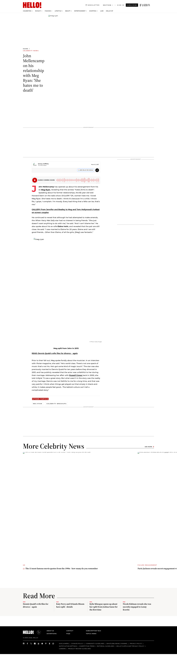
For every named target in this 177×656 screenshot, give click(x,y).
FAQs (68, 633)
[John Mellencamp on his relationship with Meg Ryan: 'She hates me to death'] (145, 5)
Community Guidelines (95, 643)
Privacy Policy (136, 643)
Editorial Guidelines (105, 646)
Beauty (67, 11)
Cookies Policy (77, 643)
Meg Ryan (45, 190)
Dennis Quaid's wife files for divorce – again (35, 605)
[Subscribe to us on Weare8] (49, 643)
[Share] (97, 170)
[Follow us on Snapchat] (42, 643)
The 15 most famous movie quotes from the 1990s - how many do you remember (61, 568)
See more (148, 446)
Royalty (38, 11)
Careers (62, 648)
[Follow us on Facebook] (27, 643)
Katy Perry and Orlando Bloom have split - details (70, 605)
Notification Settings (68, 646)
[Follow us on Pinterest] (46, 643)
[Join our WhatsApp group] (53, 643)
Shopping (92, 11)
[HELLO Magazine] (32, 5)
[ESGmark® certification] (37, 632)
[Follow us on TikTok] (35, 643)
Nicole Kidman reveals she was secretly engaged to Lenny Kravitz (137, 607)
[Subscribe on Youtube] (38, 643)
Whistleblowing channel (117, 643)
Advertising (52, 633)
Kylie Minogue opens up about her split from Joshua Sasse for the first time (104, 607)
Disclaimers (64, 643)
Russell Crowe (76, 375)
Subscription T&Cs (93, 631)
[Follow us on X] (31, 643)
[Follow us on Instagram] (24, 643)
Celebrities (27, 11)
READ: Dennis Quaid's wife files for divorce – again (55, 353)
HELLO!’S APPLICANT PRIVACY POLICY (130, 646)
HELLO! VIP (109, 11)
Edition (107, 5)
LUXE (101, 11)
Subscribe (132, 5)
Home (25, 48)
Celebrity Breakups (57, 403)
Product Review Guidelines (79, 648)
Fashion (48, 11)
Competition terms (87, 646)
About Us (50, 631)
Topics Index (91, 633)
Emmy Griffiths (43, 164)
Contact (69, 631)
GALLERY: (36, 209)
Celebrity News (31, 50)
